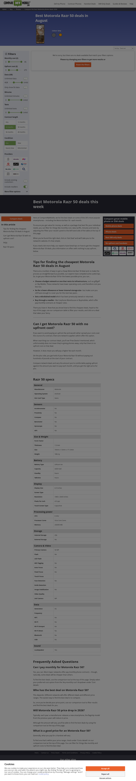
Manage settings (105, 778)
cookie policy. (43, 774)
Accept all (105, 768)
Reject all (105, 774)
